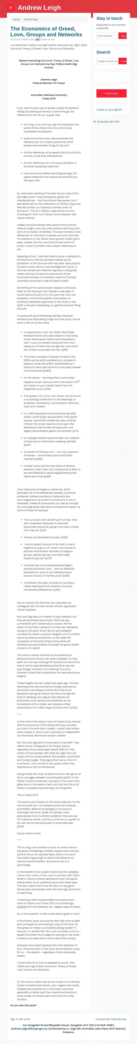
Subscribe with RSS (108, 121)
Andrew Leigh (39, 7)
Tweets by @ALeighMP (109, 109)
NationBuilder (119, 1019)
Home (16, 19)
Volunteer (111, 93)
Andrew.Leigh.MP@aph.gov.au (29, 1028)
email (27, 1019)
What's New (31, 19)
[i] (67, 749)
